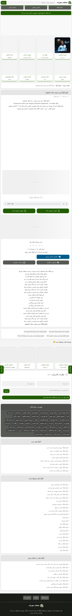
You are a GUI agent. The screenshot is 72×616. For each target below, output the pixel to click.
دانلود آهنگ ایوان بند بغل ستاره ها (59, 464)
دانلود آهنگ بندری (63, 540)
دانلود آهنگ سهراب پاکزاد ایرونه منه (58, 511)
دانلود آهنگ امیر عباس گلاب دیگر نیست (57, 494)
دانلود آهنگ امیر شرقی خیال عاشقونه (56, 92)
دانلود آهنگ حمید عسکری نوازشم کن (58, 488)
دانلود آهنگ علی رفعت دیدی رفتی (59, 454)
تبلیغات (36, 597)
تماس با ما (27, 597)
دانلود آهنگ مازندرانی (62, 537)
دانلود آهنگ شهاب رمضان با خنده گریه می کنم (55, 467)
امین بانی (45, 427)
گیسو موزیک (65, 520)
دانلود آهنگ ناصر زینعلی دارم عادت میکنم (57, 497)
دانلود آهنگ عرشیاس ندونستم (60, 504)
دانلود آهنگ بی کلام (63, 543)
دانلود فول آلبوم (64, 530)
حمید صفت (12, 427)
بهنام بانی (21, 423)
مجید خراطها (34, 430)
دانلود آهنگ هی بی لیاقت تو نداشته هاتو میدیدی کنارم (54, 580)
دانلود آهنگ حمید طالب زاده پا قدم (59, 470)
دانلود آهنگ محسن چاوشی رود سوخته (57, 491)
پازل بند (51, 423)
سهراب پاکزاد (16, 416)
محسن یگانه (52, 427)
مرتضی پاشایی (57, 434)
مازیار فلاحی (26, 430)
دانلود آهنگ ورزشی (63, 547)
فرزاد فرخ (7, 423)
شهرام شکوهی (26, 416)
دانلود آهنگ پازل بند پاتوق (61, 507)
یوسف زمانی (66, 434)
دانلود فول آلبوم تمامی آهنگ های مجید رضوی (56, 514)
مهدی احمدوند (38, 434)
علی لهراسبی (44, 416)
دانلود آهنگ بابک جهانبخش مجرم (59, 484)
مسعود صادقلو (60, 416)
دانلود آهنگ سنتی (63, 534)
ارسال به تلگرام (51, 262)
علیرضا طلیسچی (44, 420)
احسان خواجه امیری (64, 412)
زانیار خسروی (19, 420)
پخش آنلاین (51, 108)
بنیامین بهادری (53, 412)
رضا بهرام (27, 423)
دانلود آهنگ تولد (64, 550)
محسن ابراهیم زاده (64, 420)
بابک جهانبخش (53, 420)
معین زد (19, 430)
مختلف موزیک (66, 85)
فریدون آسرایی (44, 412)
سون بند (59, 427)
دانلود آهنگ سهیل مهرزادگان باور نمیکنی (57, 587)
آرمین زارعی (66, 430)
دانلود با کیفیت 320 (51, 211)
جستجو (3, 2)
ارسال (6, 391)
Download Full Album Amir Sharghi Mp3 (35, 331)
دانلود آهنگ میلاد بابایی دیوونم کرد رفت (57, 577)
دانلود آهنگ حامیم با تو (62, 501)
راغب (67, 416)
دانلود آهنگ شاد (59, 106)
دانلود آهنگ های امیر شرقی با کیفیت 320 (58, 336)
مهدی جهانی (20, 427)
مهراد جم (38, 427)
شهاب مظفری (26, 412)
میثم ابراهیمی (47, 434)
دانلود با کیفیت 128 (17, 211)
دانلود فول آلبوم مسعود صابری (60, 457)
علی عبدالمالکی (52, 430)
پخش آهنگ (45, 597)
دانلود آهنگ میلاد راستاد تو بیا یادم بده (58, 571)
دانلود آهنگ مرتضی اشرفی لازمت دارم (57, 447)
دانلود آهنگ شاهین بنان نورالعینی (59, 584)
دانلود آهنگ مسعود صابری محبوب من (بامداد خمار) (54, 461)
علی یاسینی (35, 423)
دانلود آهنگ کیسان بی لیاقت (60, 574)
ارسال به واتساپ (18, 262)
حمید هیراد (10, 412)
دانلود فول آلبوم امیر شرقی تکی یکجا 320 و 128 (31, 336)
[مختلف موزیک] (64, 2)
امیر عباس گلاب (10, 420)
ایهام (59, 430)
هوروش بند (66, 423)
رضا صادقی (18, 412)
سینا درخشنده (35, 416)
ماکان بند (14, 423)
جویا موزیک (65, 517)
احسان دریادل (58, 423)
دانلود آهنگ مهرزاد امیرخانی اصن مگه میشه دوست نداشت (52, 564)
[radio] (41, 246)
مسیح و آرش (35, 412)
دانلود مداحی (12, 7)
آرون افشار (66, 427)
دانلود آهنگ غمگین (63, 527)
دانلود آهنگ (60, 7)
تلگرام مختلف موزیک (51, 256)
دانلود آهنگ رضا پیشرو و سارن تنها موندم (57, 567)
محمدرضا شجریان (29, 427)
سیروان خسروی (28, 420)
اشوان (36, 420)
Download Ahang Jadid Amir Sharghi (59, 331)
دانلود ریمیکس (36, 7)
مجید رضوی (52, 416)
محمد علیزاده (43, 430)
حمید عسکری (43, 423)
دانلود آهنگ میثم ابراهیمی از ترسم (59, 451)
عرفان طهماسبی (11, 430)
